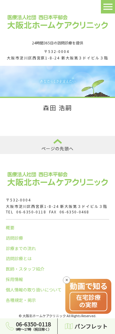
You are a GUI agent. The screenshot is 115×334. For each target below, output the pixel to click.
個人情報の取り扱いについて (34, 290)
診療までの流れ (21, 248)
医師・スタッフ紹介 (25, 269)
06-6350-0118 (31, 211)
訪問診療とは (19, 258)
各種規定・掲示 (21, 300)
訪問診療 (14, 238)
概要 (10, 227)
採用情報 (14, 279)
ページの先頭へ (57, 148)
